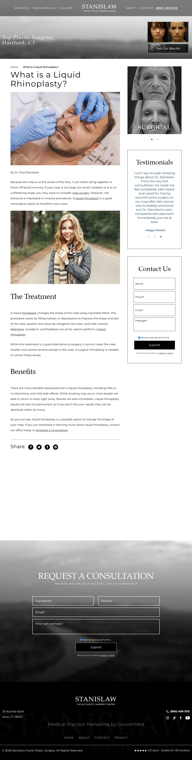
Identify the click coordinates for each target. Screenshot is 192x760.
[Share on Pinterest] (55, 447)
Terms (170, 353)
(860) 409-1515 (167, 8)
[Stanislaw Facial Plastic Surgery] (99, 8)
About (131, 8)
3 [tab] (161, 236)
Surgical (21, 8)
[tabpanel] (155, 100)
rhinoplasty (29, 313)
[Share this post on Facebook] (31, 447)
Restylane (17, 329)
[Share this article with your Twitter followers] (39, 447)
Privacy (162, 353)
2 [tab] (158, 139)
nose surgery (80, 193)
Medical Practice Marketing (79, 724)
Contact (147, 8)
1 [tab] (152, 139)
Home (14, 67)
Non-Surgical (44, 8)
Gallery (66, 8)
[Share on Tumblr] (47, 447)
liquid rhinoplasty (87, 198)
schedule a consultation (52, 430)
